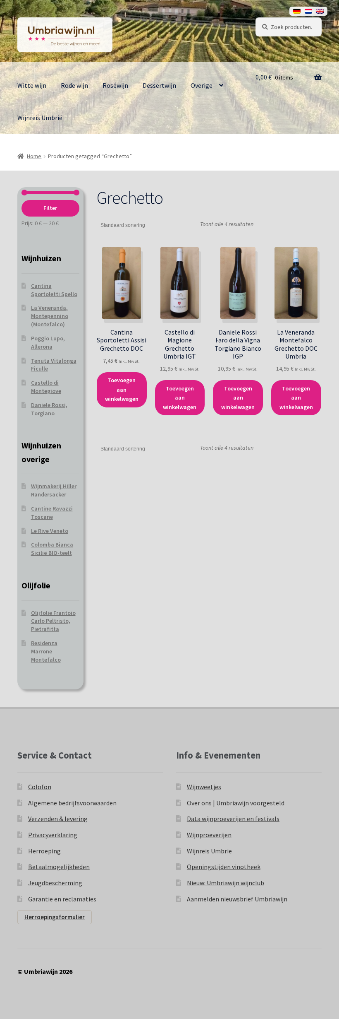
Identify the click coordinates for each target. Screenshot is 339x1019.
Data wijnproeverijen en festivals (233, 818)
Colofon (39, 787)
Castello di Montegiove (46, 387)
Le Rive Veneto (49, 531)
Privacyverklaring (52, 835)
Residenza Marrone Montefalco (46, 651)
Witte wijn (31, 85)
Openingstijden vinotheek (223, 866)
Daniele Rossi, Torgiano (49, 409)
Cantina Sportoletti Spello (54, 290)
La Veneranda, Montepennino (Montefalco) (49, 316)
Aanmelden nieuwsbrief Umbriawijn (237, 899)
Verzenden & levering (58, 818)
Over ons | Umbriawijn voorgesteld (235, 803)
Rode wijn (74, 85)
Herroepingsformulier (54, 917)
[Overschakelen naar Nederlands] (308, 11)
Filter (50, 208)
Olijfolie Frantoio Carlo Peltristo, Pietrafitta (53, 621)
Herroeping (44, 851)
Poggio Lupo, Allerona (48, 342)
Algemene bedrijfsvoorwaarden (72, 803)
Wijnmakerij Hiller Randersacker (53, 490)
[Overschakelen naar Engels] (320, 11)
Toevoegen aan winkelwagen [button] (121, 389)
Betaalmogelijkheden (59, 866)
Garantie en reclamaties (62, 899)
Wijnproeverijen (209, 835)
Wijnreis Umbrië (39, 117)
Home (34, 156)
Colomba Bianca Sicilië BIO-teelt (52, 548)
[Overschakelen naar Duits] (297, 11)
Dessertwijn (159, 85)
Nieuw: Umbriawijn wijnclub (225, 883)
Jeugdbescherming (55, 883)
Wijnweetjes (204, 787)
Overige (201, 85)
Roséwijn (115, 85)
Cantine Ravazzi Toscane (52, 512)
